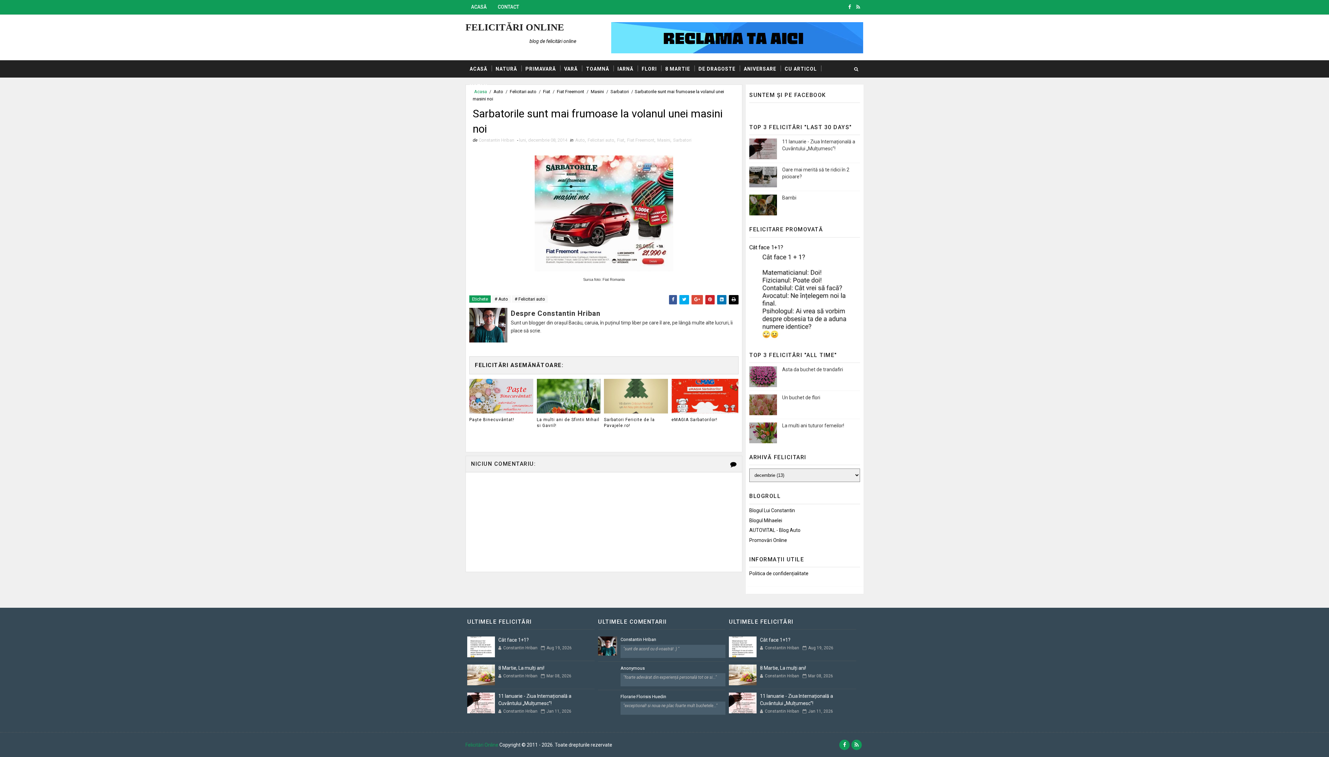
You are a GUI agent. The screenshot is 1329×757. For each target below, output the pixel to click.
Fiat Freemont (640, 140)
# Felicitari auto (530, 299)
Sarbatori (682, 140)
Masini (663, 140)
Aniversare (760, 69)
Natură (506, 69)
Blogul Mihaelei (765, 520)
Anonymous (633, 668)
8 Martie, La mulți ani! (521, 668)
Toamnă (597, 69)
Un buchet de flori (801, 397)
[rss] (858, 7)
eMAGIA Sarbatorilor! (694, 419)
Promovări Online (768, 540)
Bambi (789, 198)
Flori (649, 69)
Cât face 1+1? (766, 247)
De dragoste (716, 69)
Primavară (540, 69)
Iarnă (625, 69)
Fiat (620, 140)
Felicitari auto (601, 140)
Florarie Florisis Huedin (643, 696)
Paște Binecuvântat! (491, 419)
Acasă (479, 7)
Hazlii (478, 86)
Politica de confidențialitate (778, 573)
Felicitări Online (514, 27)
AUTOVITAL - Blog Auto (775, 530)
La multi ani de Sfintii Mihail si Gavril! (568, 422)
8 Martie (677, 69)
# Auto (501, 299)
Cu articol (801, 69)
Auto (580, 140)
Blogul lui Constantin (772, 510)
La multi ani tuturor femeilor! (813, 425)
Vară (571, 69)
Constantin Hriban (638, 639)
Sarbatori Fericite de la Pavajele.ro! (629, 422)
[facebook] (850, 7)
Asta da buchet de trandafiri (812, 369)
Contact (508, 7)
